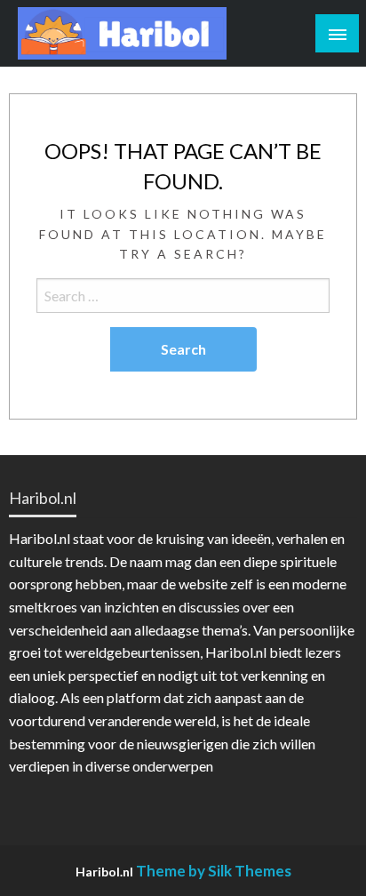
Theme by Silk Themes (213, 870)
